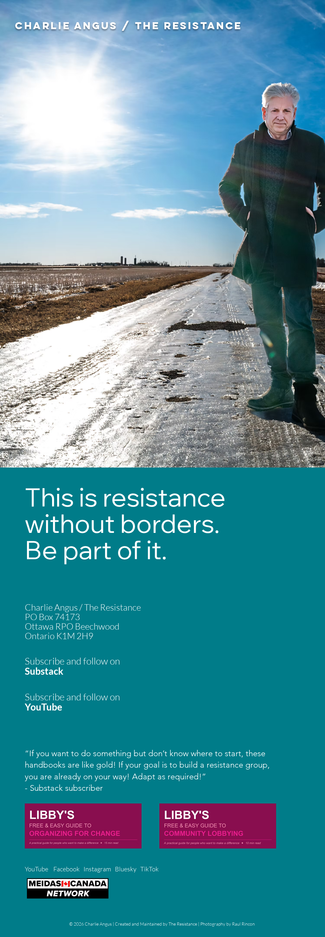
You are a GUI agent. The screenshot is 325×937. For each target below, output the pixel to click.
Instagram (97, 869)
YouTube (36, 869)
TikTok (150, 869)
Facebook (66, 869)
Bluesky (125, 869)
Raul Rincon (243, 924)
